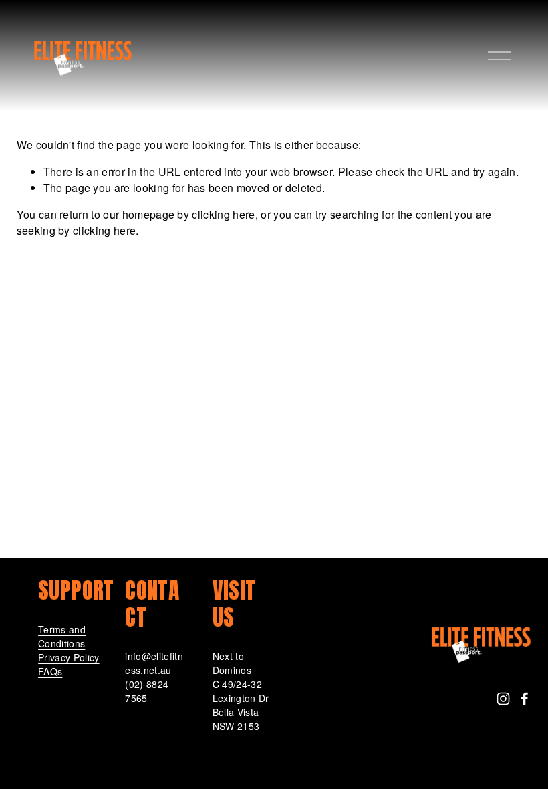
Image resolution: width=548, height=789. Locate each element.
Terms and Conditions (62, 636)
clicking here (223, 214)
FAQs (50, 671)
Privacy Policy (68, 657)
